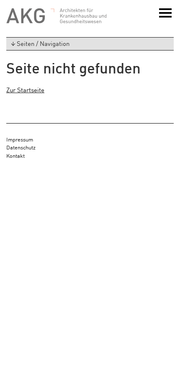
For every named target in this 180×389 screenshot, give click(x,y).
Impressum (19, 139)
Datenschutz (21, 147)
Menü (166, 17)
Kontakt (15, 155)
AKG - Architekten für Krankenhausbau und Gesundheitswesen (56, 16)
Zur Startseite (25, 89)
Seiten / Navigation (43, 43)
